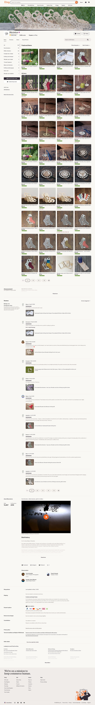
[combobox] (42, 2)
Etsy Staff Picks (31, 5)
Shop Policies (25, 39)
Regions (89, 702)
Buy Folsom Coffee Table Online (10, 653)
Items (5, 39)
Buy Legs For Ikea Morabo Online (10, 650)
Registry (63, 5)
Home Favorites (40, 5)
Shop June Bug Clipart (52, 658)
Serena (27, 434)
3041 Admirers (7, 89)
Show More (47, 662)
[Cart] (88, 2)
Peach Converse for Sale (31, 658)
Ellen (27, 453)
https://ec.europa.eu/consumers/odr (32, 635)
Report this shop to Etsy (9, 94)
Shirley (27, 378)
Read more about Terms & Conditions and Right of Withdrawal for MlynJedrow (41, 632)
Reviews (11, 39)
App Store (8, 696)
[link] (23, 280)
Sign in (81, 2)
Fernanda (27, 360)
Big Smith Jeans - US (8, 658)
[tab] (12, 45)
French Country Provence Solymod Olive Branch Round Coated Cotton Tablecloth (58, 651)
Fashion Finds (49, 5)
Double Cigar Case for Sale (31, 650)
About (17, 39)
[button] (78, 33)
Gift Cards (70, 5)
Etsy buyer (28, 321)
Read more (55, 293)
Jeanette (27, 415)
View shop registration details (33, 642)
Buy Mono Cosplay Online (9, 660)
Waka (27, 396)
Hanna (27, 341)
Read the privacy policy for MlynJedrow (34, 628)
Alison (27, 304)
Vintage (57, 5)
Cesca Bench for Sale (8, 652)
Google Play (18, 696)
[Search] (76, 2)
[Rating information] (10, 35)
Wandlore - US (73, 658)
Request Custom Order (12, 78)
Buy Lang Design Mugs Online (54, 653)
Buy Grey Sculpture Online (75, 650)
